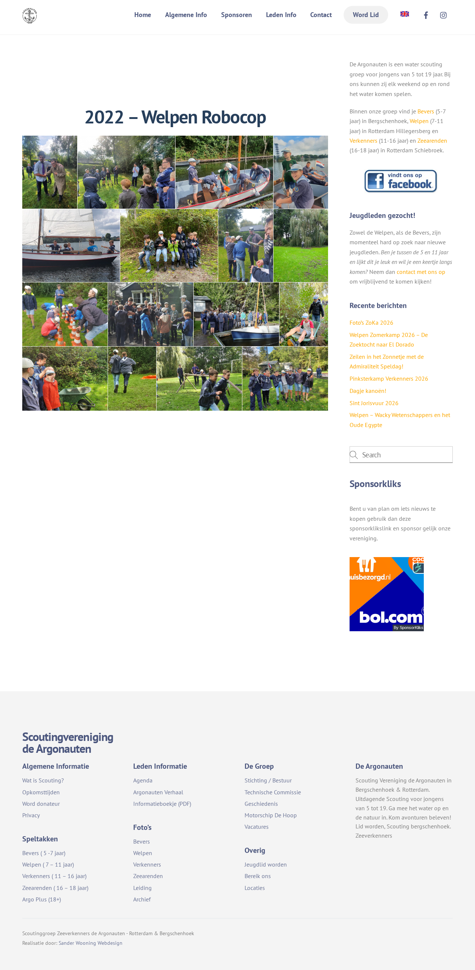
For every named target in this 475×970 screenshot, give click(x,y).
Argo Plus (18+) (41, 899)
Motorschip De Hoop (271, 815)
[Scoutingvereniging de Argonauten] (29, 18)
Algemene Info (186, 14)
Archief (142, 899)
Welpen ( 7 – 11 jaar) (48, 864)
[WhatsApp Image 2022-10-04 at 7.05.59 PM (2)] (300, 172)
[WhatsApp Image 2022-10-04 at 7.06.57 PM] (169, 245)
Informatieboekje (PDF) (162, 803)
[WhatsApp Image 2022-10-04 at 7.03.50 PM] (285, 379)
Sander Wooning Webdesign (90, 942)
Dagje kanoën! (368, 390)
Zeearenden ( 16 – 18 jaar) (55, 887)
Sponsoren (236, 14)
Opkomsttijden (41, 792)
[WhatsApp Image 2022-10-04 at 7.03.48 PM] (65, 379)
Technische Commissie (273, 792)
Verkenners (363, 140)
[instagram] (443, 14)
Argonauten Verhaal (158, 792)
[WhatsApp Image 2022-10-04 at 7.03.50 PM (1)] (199, 379)
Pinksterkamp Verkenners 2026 (389, 378)
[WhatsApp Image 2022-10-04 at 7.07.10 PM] (300, 245)
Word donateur (41, 803)
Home (142, 14)
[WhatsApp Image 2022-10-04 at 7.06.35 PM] (49, 172)
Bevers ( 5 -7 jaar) (43, 853)
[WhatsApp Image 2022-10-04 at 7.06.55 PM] (303, 314)
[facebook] (426, 14)
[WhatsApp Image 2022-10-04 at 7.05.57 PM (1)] (126, 172)
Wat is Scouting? (43, 780)
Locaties (255, 887)
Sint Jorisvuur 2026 (374, 403)
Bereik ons (258, 876)
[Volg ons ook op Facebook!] (401, 191)
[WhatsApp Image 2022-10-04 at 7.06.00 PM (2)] (65, 314)
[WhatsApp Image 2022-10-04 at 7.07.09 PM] (236, 314)
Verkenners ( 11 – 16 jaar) (54, 876)
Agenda (143, 780)
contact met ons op (421, 271)
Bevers (425, 111)
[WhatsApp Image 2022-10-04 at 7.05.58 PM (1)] (245, 245)
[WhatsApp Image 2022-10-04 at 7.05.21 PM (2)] (132, 379)
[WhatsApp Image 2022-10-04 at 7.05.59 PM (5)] (71, 245)
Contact (321, 14)
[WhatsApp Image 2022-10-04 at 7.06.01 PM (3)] (150, 314)
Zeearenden (432, 140)
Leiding (142, 887)
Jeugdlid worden (266, 864)
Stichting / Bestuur (268, 780)
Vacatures (257, 826)
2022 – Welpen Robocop (175, 117)
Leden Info (281, 14)
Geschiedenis (261, 803)
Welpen (419, 121)
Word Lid (366, 14)
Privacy (31, 815)
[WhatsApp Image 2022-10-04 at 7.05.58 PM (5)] (224, 172)
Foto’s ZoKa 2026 (371, 322)
